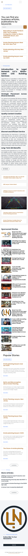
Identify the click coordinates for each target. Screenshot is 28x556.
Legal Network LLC (19, 552)
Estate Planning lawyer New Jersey (12, 417)
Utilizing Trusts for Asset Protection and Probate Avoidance (13, 191)
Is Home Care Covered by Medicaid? (12, 487)
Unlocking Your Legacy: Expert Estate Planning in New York (19, 242)
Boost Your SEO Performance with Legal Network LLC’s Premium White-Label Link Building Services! (19, 234)
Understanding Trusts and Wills (18, 337)
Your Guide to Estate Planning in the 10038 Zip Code (14, 484)
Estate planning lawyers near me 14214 (13, 57)
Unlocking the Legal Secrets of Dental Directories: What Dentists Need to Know (19, 330)
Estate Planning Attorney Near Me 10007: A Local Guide (14, 480)
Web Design (13, 553)
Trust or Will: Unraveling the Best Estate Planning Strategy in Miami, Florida (19, 321)
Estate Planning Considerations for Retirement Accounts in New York (12, 221)
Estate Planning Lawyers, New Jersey (13, 400)
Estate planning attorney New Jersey (13, 50)
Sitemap (9, 553)
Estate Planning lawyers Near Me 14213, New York (13, 43)
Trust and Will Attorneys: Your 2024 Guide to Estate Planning (18, 269)
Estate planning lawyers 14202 (13, 433)
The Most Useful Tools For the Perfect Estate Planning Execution (13, 213)
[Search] (25, 27)
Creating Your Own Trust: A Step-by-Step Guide (18, 303)
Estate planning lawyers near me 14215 (13, 364)
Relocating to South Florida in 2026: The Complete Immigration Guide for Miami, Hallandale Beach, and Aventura (13, 34)
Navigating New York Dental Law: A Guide (18, 258)
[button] (20, 2)
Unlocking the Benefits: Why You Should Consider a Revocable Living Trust (13, 177)
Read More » (5, 375)
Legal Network (17, 553)
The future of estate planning (13, 448)
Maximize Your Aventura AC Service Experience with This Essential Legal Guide (18, 251)
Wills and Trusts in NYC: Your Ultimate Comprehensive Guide (19, 285)
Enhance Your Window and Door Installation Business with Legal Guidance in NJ (19, 295)
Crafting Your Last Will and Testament (18, 345)
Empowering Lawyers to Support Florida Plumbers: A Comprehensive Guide (19, 277)
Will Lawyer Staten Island (10, 184)
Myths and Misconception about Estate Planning (12, 383)
